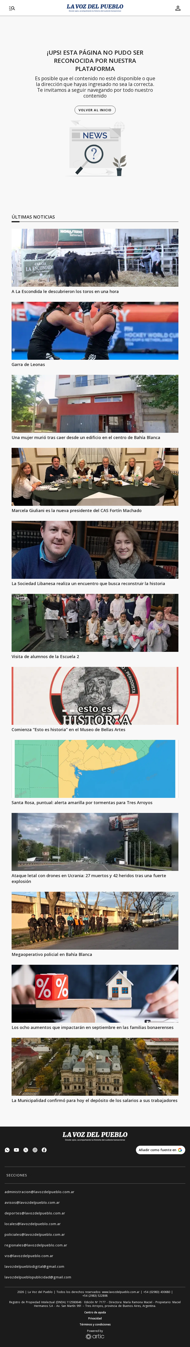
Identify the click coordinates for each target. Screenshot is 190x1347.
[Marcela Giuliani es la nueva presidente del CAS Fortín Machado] (95, 477)
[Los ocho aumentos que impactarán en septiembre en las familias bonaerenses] (95, 994)
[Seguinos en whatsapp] (7, 1150)
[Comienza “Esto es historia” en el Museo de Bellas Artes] (95, 696)
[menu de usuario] (178, 8)
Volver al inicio (95, 110)
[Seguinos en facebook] (44, 1150)
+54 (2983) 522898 (95, 1296)
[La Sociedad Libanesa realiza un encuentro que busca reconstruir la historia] (95, 550)
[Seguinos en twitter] (25, 1150)
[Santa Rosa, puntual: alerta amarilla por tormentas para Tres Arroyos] (95, 769)
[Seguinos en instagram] (35, 1150)
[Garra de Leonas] (95, 331)
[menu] (35, 8)
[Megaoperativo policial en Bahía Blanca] (95, 921)
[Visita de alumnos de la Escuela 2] (95, 623)
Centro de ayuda (95, 1312)
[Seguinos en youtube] (16, 1150)
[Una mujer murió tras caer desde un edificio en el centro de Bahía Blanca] (95, 404)
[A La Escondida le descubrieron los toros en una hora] (95, 258)
